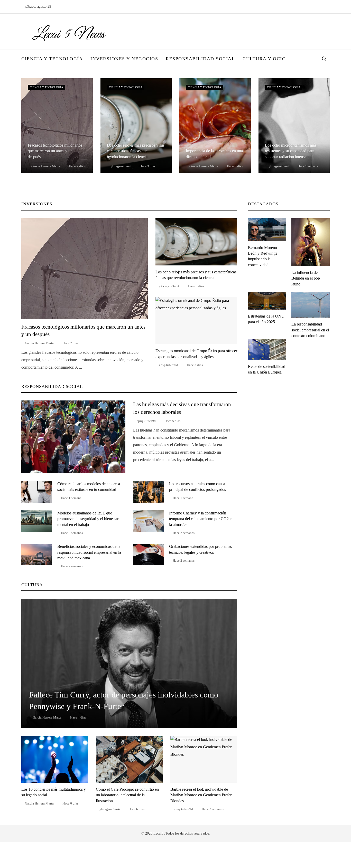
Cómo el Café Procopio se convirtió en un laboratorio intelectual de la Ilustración (127, 795)
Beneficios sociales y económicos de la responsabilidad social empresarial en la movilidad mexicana (89, 552)
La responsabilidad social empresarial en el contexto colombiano (310, 330)
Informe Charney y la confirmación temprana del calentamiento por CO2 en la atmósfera (201, 519)
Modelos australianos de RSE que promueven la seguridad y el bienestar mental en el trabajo (87, 519)
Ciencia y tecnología (46, 87)
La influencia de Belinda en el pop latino (305, 278)
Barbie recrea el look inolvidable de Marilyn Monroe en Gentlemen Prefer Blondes (201, 795)
